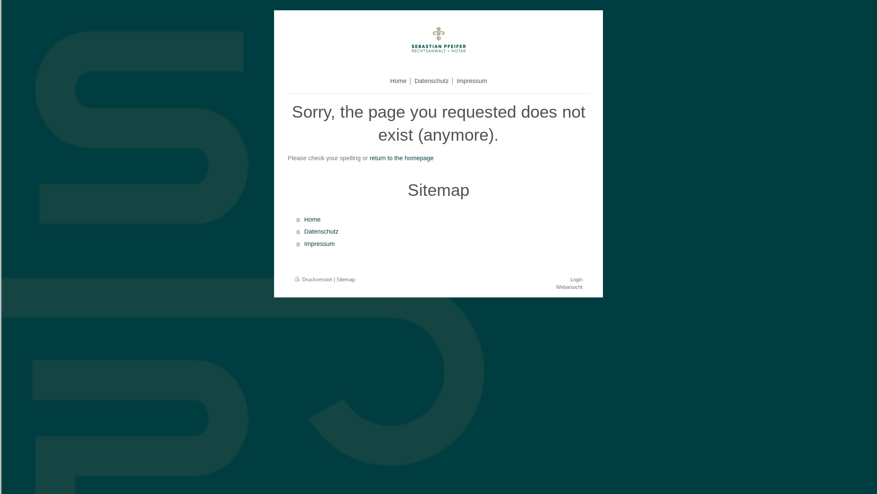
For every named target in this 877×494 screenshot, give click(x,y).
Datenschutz (321, 231)
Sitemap (345, 279)
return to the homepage (402, 158)
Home (312, 219)
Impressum (319, 243)
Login (576, 279)
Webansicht (569, 287)
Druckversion (317, 279)
